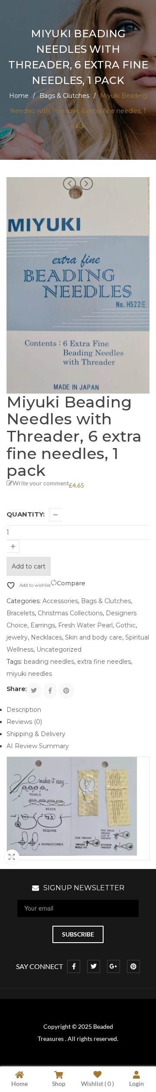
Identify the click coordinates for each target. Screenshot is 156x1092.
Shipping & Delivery (35, 734)
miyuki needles (29, 674)
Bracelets (20, 613)
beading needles (49, 662)
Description (23, 710)
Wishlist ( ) (97, 1083)
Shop (58, 1083)
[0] (142, 16)
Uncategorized (58, 649)
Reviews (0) (24, 722)
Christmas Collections (70, 613)
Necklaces (46, 637)
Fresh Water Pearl (85, 625)
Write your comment (41, 483)
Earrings (42, 625)
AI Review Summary (37, 746)
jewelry (17, 637)
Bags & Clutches (64, 96)
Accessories (60, 601)
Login (136, 1083)
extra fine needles (104, 662)
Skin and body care (93, 637)
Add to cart (29, 566)
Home (19, 96)
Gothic (126, 625)
